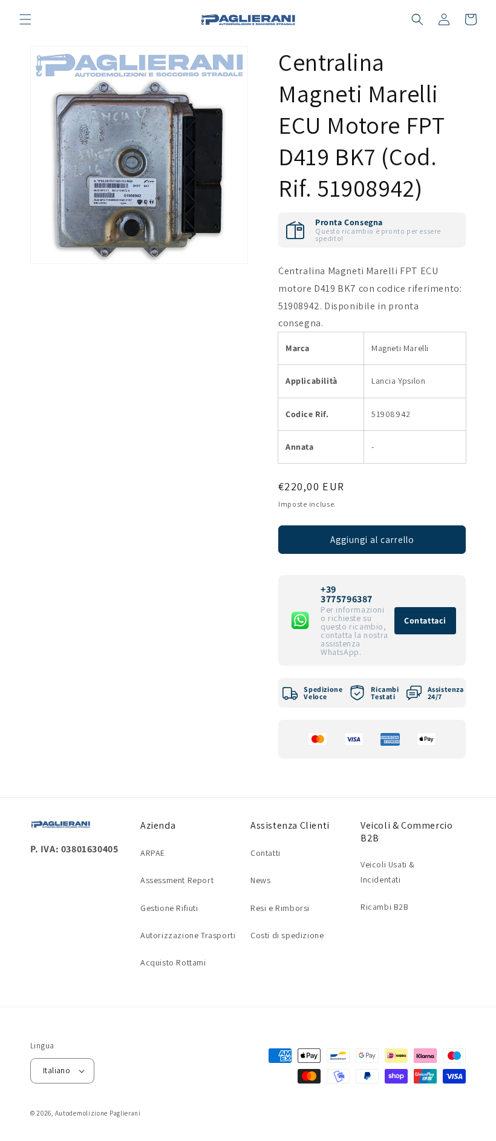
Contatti (265, 852)
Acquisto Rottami (173, 962)
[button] (25, 19)
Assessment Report (177, 880)
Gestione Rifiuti (169, 908)
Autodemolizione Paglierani (98, 1113)
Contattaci (425, 620)
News (260, 880)
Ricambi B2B (385, 906)
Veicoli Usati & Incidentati (388, 872)
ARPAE (152, 852)
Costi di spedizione (287, 935)
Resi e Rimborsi (280, 908)
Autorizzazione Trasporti (187, 935)
